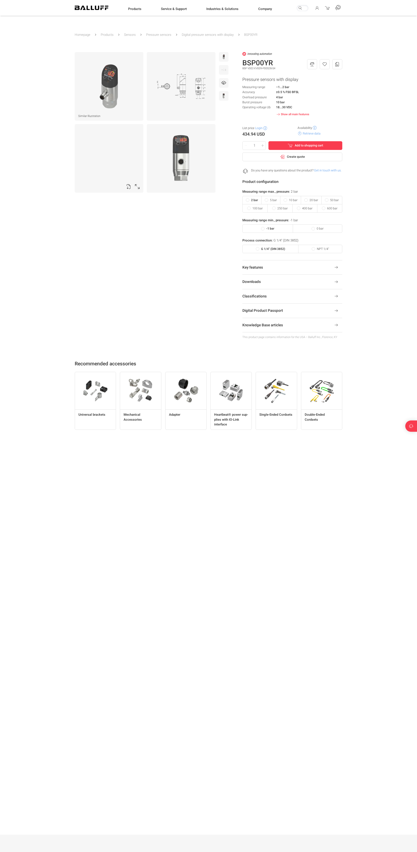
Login (259, 128)
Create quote (296, 156)
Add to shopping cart (309, 145)
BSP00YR (251, 35)
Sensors (130, 35)
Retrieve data (312, 133)
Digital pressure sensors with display (208, 35)
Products (107, 35)
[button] (134, 9)
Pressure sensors (158, 35)
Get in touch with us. (327, 170)
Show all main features (295, 114)
